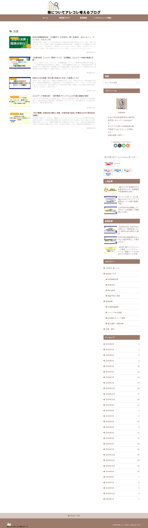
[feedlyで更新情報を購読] (124, 145)
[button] (138, 82)
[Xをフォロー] (120, 145)
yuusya (121, 112)
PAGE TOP (75, 516)
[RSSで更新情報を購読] (128, 145)
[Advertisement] (121, 52)
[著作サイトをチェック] (115, 145)
